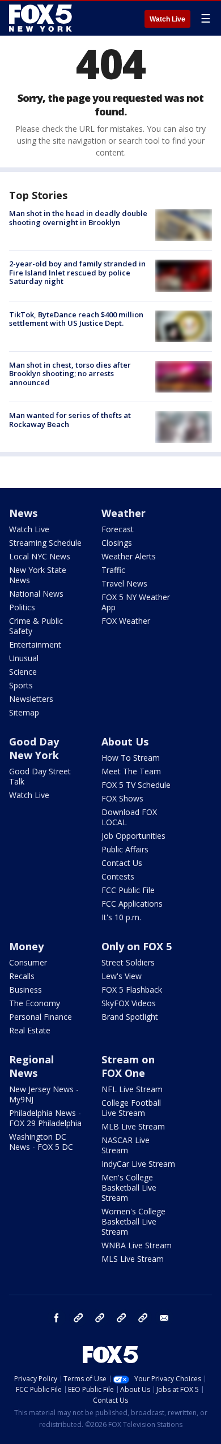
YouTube (121, 1318)
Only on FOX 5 (136, 946)
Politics (22, 607)
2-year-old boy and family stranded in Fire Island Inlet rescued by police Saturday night (77, 272)
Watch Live (167, 19)
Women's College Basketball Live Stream (133, 1221)
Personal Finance (40, 1016)
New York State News (37, 574)
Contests (117, 876)
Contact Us (121, 862)
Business (25, 989)
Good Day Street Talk (40, 776)
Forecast (117, 529)
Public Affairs (124, 849)
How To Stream (130, 757)
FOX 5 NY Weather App (135, 602)
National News (36, 593)
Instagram (78, 1318)
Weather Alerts (128, 556)
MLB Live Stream (133, 1126)
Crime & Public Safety (36, 625)
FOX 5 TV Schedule (136, 784)
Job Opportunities (133, 835)
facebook (57, 1318)
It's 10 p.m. (121, 917)
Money (26, 946)
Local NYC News (39, 556)
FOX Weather (125, 620)
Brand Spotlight (129, 1016)
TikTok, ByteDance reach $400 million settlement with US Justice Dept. (76, 319)
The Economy (34, 1003)
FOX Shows (122, 798)
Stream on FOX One (128, 1066)
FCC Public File (128, 890)
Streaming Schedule (45, 542)
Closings (116, 542)
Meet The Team (131, 771)
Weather (123, 513)
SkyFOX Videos (128, 1003)
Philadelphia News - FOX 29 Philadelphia (45, 1117)
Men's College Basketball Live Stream (128, 1187)
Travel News (124, 583)
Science (23, 671)
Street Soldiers (128, 962)
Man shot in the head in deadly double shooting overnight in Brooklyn (78, 217)
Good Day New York (34, 748)
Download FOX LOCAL (129, 817)
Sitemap (24, 712)
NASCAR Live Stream (125, 1145)
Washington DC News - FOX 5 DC (41, 1141)
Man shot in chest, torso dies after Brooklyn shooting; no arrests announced (70, 373)
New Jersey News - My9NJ (44, 1094)
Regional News (31, 1066)
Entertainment (35, 644)
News (23, 513)
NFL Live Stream (132, 1089)
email (164, 1318)
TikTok (100, 1318)
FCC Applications (132, 903)
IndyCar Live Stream (138, 1163)
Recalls (22, 976)
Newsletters (31, 698)
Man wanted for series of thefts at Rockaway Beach (70, 419)
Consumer (28, 962)
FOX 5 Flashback (131, 989)
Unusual (24, 658)
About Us (124, 741)
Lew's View (121, 976)
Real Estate (29, 1030)
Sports (21, 685)
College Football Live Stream (131, 1107)
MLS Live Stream (132, 1258)
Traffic (113, 569)
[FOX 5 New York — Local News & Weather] (42, 18)
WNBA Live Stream (136, 1245)
